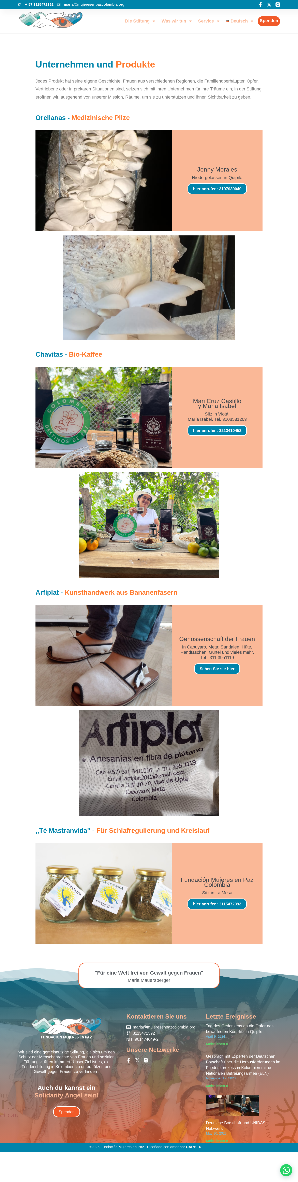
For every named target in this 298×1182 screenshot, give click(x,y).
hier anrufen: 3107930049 (217, 189)
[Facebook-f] (260, 4)
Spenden (269, 20)
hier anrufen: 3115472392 (217, 904)
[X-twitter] (269, 4)
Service (206, 21)
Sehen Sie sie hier (217, 669)
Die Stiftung (137, 21)
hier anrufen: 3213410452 (217, 430)
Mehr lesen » (217, 1044)
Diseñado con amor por (174, 1147)
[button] (286, 1170)
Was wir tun (174, 21)
